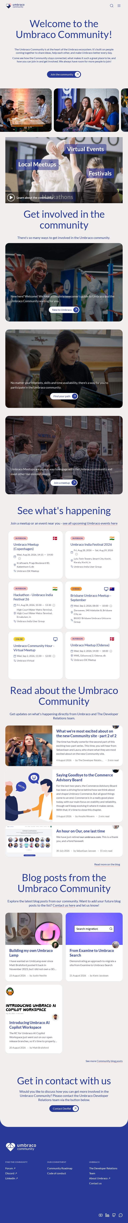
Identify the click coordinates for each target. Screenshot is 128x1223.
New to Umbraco (62, 309)
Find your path (62, 396)
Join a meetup (62, 482)
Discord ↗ (11, 1173)
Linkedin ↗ (11, 1178)
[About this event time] (20, 559)
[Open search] (111, 5)
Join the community (61, 74)
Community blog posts (110, 1061)
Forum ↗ (10, 1168)
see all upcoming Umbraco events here (90, 523)
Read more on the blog (107, 864)
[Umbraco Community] (15, 6)
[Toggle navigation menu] (119, 5)
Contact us (95, 1183)
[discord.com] (121, 1216)
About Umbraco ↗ (99, 1178)
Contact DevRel (62, 1108)
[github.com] (114, 1216)
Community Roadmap (59, 1168)
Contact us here (64, 905)
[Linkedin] (107, 1216)
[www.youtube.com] (101, 1216)
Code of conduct (56, 1173)
